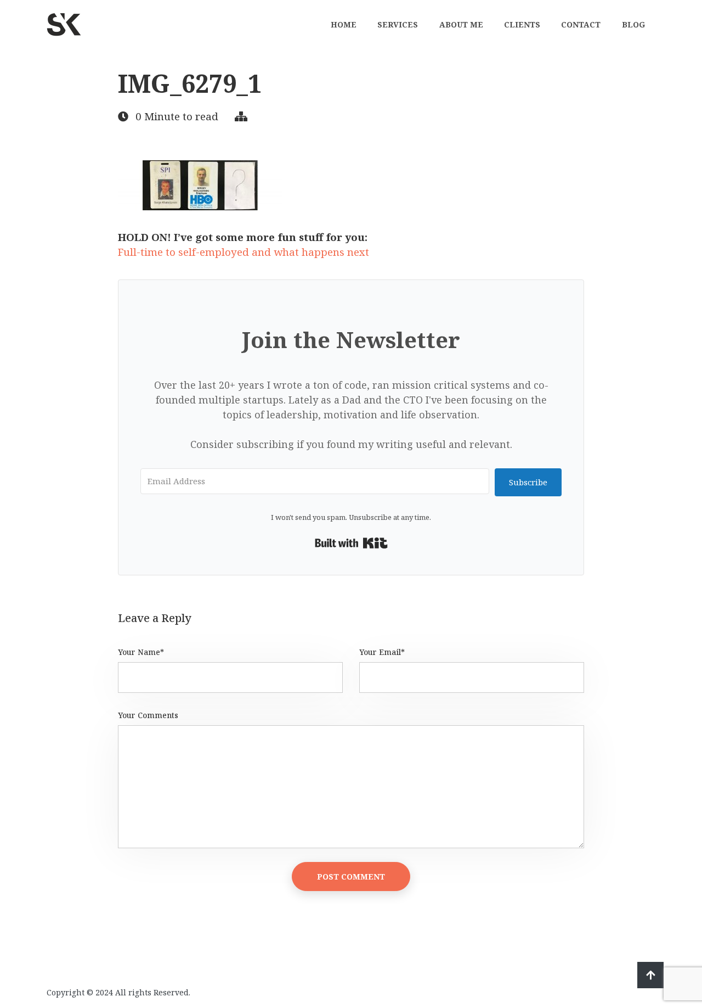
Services (397, 24)
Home (343, 24)
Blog (633, 24)
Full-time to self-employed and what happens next (243, 252)
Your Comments (148, 715)
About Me (461, 24)
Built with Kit (351, 543)
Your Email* (382, 652)
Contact (581, 24)
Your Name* (141, 652)
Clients (522, 24)
